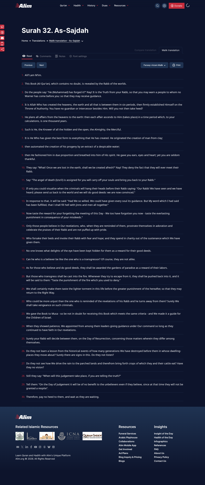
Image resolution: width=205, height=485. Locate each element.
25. (23, 338)
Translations (38, 40)
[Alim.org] (24, 5)
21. (23, 288)
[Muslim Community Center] (47, 436)
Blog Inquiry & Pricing (130, 457)
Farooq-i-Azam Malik (153, 65)
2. (23, 83)
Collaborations (126, 441)
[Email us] (17, 447)
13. (23, 201)
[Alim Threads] (44, 447)
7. (23, 138)
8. (23, 146)
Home (25, 40)
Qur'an (63, 5)
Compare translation (145, 50)
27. (23, 363)
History (91, 5)
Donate (178, 5)
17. (23, 250)
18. (23, 259)
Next (41, 65)
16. (23, 238)
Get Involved (125, 449)
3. (23, 92)
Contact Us (160, 461)
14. (23, 213)
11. (23, 180)
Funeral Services (127, 433)
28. (23, 375)
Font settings (80, 56)
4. (23, 104)
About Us (159, 453)
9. (23, 155)
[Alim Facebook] (31, 447)
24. (23, 326)
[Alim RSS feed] (53, 447)
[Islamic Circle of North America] (68, 436)
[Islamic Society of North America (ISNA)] (32, 436)
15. (23, 225)
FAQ (156, 449)
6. (23, 129)
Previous (28, 65)
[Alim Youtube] (35, 447)
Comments (45, 56)
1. (23, 75)
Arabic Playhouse (128, 437)
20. (23, 276)
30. (23, 396)
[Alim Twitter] (22, 447)
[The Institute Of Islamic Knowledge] (19, 436)
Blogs (122, 461)
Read (29, 56)
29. (23, 384)
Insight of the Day (163, 433)
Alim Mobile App (127, 445)
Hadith (77, 5)
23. (23, 313)
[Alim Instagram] (40, 447)
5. (23, 117)
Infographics (161, 441)
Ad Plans (123, 453)
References (160, 445)
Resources (120, 5)
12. (23, 188)
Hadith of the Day (163, 437)
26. (23, 351)
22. (23, 301)
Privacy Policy (161, 457)
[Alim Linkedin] (26, 447)
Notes (62, 56)
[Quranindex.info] (92, 436)
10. (23, 167)
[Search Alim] (157, 5)
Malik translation (170, 50)
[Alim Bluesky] (49, 447)
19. (23, 267)
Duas (105, 5)
